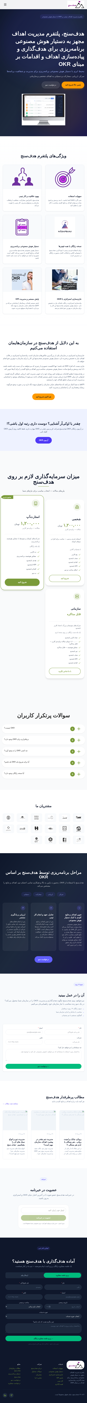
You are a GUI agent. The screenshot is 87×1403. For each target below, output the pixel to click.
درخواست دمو (50, 85)
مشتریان (39, 1375)
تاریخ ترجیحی (63, 1302)
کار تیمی (60, 1381)
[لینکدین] (5, 1395)
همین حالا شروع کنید (73, 85)
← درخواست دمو (43, 1066)
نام (80, 1028)
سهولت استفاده (58, 1368)
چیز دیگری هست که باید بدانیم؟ (43, 1322)
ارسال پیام (24, 1275)
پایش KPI (60, 1378)
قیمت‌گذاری (59, 1384)
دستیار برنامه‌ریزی (14, 1374)
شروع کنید (65, 578)
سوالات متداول (37, 1371)
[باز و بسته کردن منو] (5, 4)
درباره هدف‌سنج (36, 1368)
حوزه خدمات (43, 1312)
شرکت (79, 1038)
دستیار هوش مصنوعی (56, 1371)
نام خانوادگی (24, 1283)
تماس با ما (38, 1378)
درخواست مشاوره (14, 1383)
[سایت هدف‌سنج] (11, 1395)
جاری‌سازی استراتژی (56, 1375)
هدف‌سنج (17, 1377)
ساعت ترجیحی (24, 1302)
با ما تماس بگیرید (64, 671)
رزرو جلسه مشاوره (62, 1275)
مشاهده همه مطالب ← (10, 1104)
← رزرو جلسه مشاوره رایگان (43, 1338)
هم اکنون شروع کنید (43, 397)
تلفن (41, 1038)
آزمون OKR (43, 440)
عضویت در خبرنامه (43, 1218)
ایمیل (40, 1028)
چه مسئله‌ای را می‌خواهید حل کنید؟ (69, 1047)
